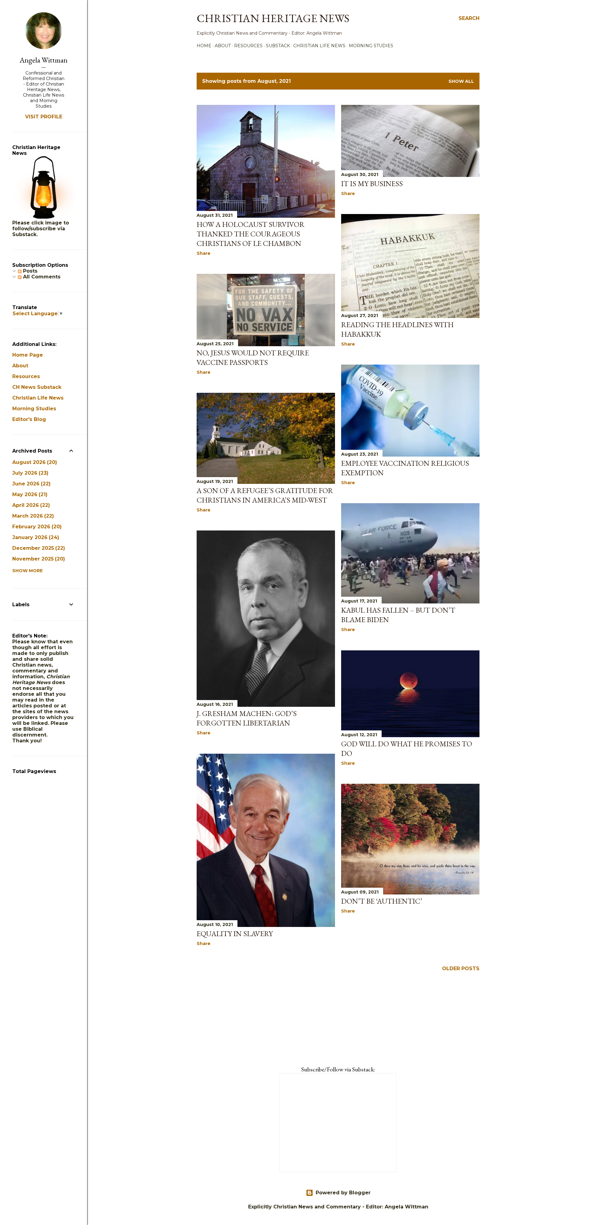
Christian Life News (319, 45)
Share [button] (203, 253)
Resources (248, 45)
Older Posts (460, 968)
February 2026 (36, 527)
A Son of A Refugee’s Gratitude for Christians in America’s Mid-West (265, 495)
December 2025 (37, 548)
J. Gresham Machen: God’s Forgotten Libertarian (247, 718)
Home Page (27, 355)
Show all (461, 81)
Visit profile (43, 117)
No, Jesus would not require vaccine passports (253, 357)
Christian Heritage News (273, 18)
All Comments (40, 277)
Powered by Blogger (343, 1193)
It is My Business (372, 183)
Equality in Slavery (235, 933)
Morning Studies (371, 45)
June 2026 (30, 484)
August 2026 (33, 462)
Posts (29, 271)
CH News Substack (36, 387)
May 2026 (29, 494)
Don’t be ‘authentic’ (381, 901)
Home (204, 45)
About (223, 45)
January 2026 (34, 537)
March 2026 (32, 516)
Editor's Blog (29, 419)
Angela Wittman (43, 60)
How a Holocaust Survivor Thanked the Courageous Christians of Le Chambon (251, 234)
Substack (278, 45)
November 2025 (37, 559)
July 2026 (29, 473)
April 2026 (30, 505)
